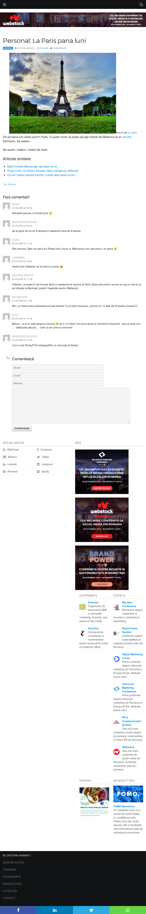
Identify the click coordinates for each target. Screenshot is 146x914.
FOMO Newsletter (124, 806)
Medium (12, 457)
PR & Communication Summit (131, 721)
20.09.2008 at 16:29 (22, 261)
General (8, 48)
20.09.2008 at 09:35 (22, 225)
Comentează (59, 48)
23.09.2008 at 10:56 (22, 340)
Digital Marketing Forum (132, 656)
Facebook (46, 449)
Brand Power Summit (130, 630)
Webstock (128, 747)
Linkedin (12, 464)
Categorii (10, 891)
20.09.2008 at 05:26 (22, 207)
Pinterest (12, 471)
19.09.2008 (43, 48)
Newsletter (12, 884)
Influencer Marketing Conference (129, 687)
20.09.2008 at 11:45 (22, 243)
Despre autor (13, 862)
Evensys (93, 602)
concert (126, 137)
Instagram (47, 464)
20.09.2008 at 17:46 (22, 279)
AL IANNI (132, 132)
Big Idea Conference (129, 604)
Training (9, 869)
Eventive (93, 628)
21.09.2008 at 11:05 (22, 300)
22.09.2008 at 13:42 (22, 318)
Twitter (45, 457)
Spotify (45, 471)
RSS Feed (13, 449)
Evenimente (12, 876)
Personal (12, 184)
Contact (9, 898)
